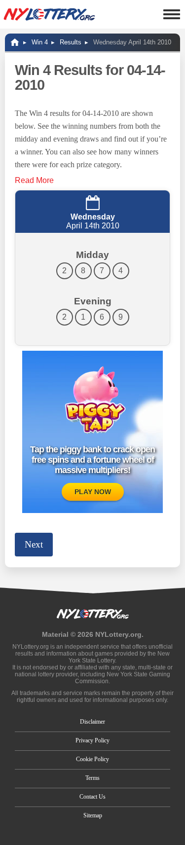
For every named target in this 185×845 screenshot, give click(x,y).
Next (34, 544)
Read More (34, 180)
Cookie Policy (92, 759)
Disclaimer (92, 721)
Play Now (92, 492)
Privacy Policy (92, 740)
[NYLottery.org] (49, 14)
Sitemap (92, 815)
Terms (92, 777)
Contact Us (92, 796)
